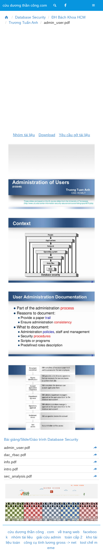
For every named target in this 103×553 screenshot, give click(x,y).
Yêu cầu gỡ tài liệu (74, 135)
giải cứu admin (48, 537)
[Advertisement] (51, 78)
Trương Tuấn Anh (23, 22)
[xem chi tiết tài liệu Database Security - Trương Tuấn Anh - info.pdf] (95, 462)
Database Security (30, 17)
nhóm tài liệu (22, 537)
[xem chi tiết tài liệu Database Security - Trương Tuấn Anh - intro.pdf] (95, 469)
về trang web (68, 532)
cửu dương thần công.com (25, 5)
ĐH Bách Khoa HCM (69, 17)
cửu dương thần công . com (31, 532)
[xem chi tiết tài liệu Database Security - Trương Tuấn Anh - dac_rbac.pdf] (95, 454)
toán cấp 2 (73, 537)
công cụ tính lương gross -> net (50, 542)
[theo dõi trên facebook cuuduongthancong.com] (65, 5)
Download (47, 135)
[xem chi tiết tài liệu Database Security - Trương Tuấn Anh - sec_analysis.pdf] (95, 476)
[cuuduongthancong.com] (55, 5)
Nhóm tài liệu (24, 135)
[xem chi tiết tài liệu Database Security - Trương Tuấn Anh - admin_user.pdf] (95, 447)
